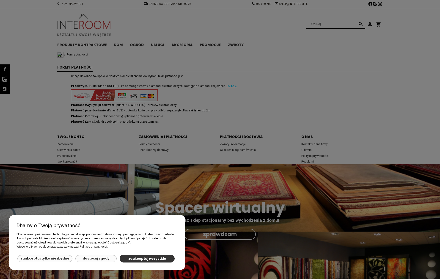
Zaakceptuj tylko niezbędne (45, 258)
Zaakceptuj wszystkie (147, 258)
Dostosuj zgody (96, 258)
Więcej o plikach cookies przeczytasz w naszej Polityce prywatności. (62, 246)
